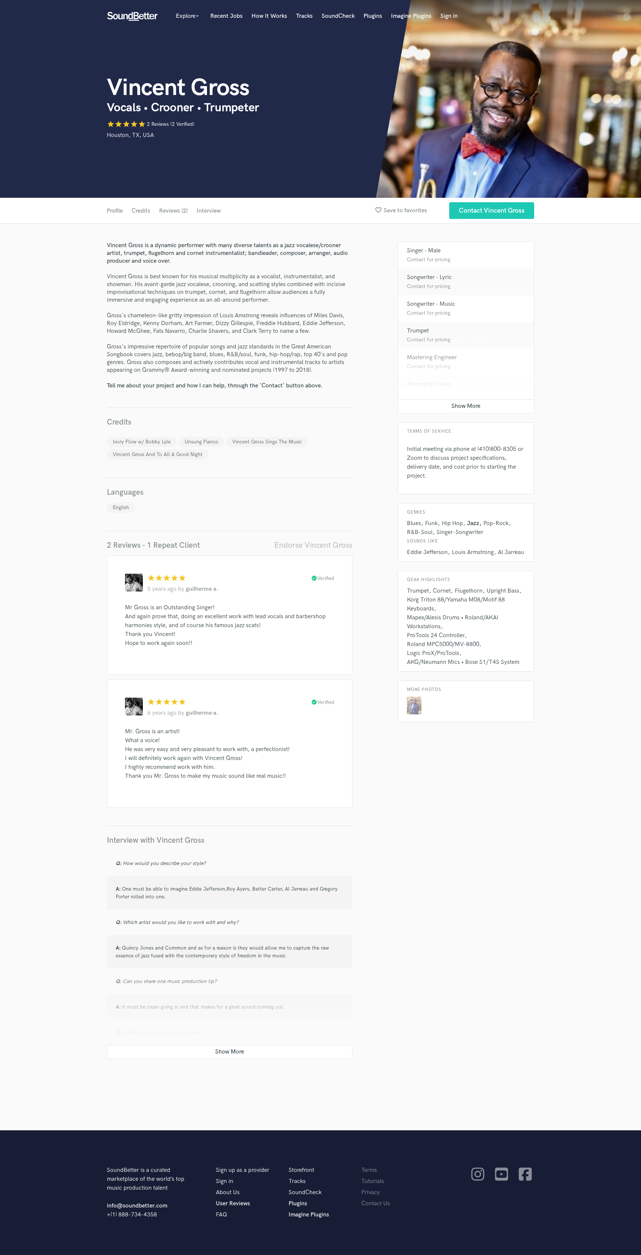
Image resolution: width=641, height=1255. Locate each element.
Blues (414, 523)
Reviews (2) (173, 210)
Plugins (373, 16)
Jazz (473, 523)
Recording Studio (429, 384)
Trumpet (418, 330)
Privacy (370, 1192)
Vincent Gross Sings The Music (267, 442)
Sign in (449, 16)
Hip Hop (452, 523)
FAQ (221, 1214)
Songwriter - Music (431, 304)
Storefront (301, 1170)
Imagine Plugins (411, 16)
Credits (141, 210)
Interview (209, 210)
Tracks (304, 16)
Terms (369, 1170)
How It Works (269, 16)
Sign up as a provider (242, 1170)
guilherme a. (202, 589)
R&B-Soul (420, 532)
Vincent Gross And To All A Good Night (158, 454)
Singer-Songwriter (460, 532)
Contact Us (375, 1203)
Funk (431, 523)
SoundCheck (338, 16)
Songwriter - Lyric (429, 277)
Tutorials (372, 1181)
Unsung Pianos (201, 442)
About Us (228, 1192)
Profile (115, 210)
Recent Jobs (226, 16)
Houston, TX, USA (130, 135)
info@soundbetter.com (137, 1205)
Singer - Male (424, 250)
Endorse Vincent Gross (313, 545)
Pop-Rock (496, 523)
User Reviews (233, 1203)
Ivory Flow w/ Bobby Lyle (142, 442)
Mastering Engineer (432, 357)
